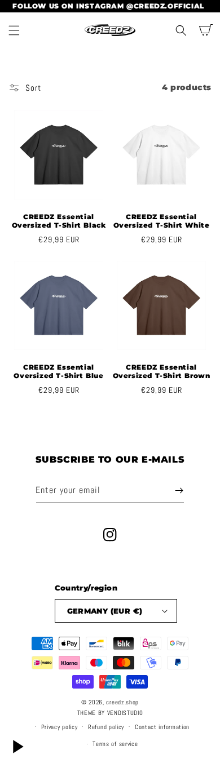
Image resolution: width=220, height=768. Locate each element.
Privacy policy (59, 727)
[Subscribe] (178, 490)
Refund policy (106, 727)
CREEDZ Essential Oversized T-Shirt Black (59, 221)
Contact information (162, 727)
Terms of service (115, 744)
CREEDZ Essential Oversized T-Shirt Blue (58, 371)
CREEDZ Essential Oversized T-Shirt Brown (161, 371)
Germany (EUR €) (105, 610)
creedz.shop (122, 702)
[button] (14, 30)
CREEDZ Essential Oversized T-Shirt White (161, 221)
